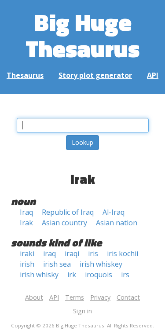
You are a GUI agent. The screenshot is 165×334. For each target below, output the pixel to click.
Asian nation (116, 223)
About (34, 297)
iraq (49, 253)
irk (71, 274)
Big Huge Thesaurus (82, 35)
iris (93, 253)
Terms (74, 297)
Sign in (82, 311)
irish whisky (39, 274)
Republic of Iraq (68, 212)
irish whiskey (101, 264)
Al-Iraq (114, 212)
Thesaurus (25, 75)
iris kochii (122, 253)
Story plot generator (95, 75)
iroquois (98, 274)
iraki (27, 253)
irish (27, 264)
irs (125, 274)
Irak (26, 223)
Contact (128, 297)
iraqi (72, 253)
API (152, 75)
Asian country (64, 223)
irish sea (57, 264)
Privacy (100, 297)
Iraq (26, 212)
